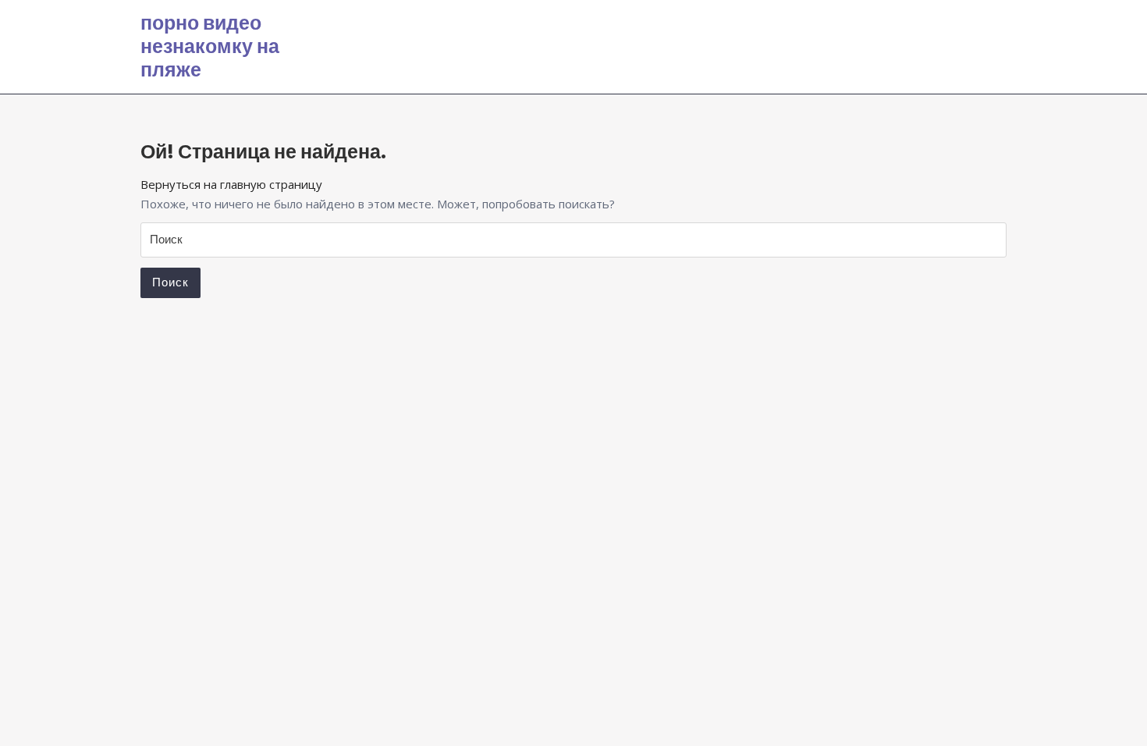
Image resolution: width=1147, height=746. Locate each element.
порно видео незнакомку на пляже (209, 46)
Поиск (170, 282)
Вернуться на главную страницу (231, 184)
